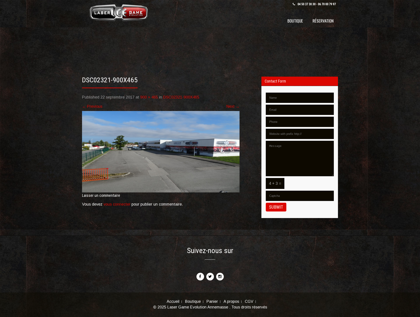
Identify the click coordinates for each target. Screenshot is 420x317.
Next (233, 106)
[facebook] (200, 276)
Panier (212, 301)
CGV (249, 301)
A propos (231, 301)
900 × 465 (149, 97)
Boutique (295, 21)
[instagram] (220, 276)
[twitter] (210, 276)
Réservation (323, 21)
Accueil (173, 301)
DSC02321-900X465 (181, 97)
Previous (92, 106)
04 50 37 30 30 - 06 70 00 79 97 (317, 4)
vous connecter (116, 204)
